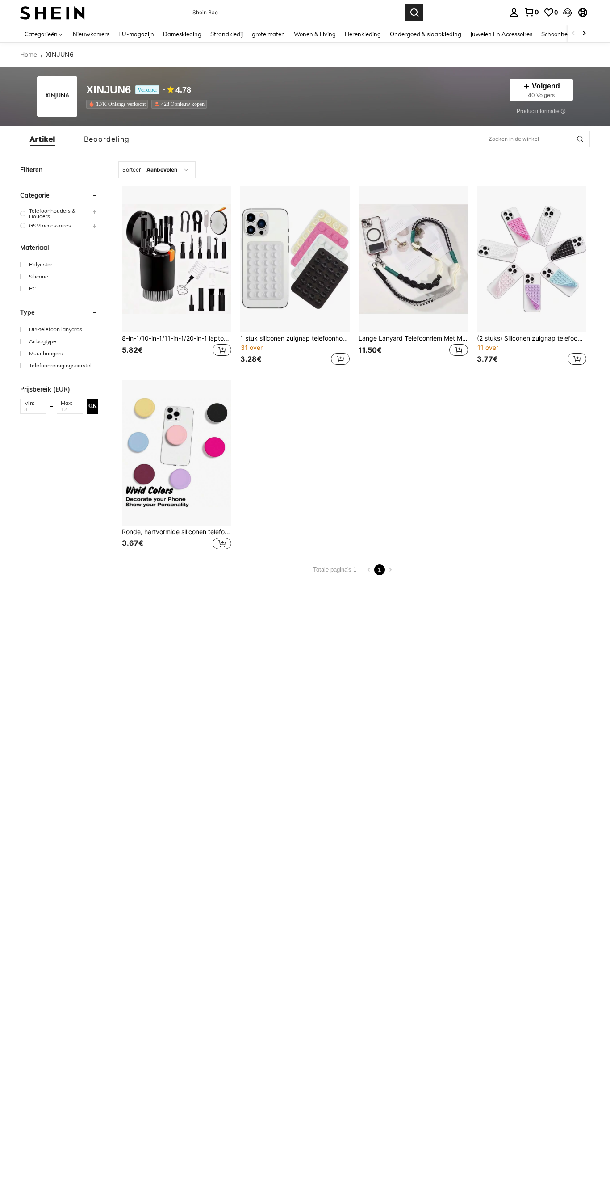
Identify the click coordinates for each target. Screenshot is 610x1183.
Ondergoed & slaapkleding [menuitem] (425, 34)
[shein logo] (52, 12)
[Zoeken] (414, 12)
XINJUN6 (108, 90)
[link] (531, 12)
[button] (567, 12)
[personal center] (514, 12)
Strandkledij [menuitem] (226, 34)
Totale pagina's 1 (334, 569)
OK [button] (92, 406)
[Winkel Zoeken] (580, 139)
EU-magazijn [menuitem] (136, 34)
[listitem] (118, 104)
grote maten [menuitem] (268, 34)
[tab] (42, 139)
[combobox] (157, 170)
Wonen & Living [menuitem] (315, 34)
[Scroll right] (584, 33)
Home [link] (28, 54)
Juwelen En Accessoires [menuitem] (501, 34)
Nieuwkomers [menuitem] (91, 34)
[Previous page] (368, 569)
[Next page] (390, 569)
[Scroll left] (573, 33)
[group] (59, 213)
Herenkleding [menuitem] (363, 34)
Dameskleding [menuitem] (182, 34)
